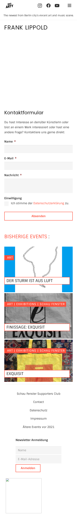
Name (10, 141)
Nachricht (13, 175)
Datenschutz (38, 410)
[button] (69, 5)
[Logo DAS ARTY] (9, 5)
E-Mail (10, 158)
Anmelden (28, 468)
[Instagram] (40, 5)
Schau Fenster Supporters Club (38, 394)
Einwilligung (13, 198)
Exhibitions (26, 304)
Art (10, 258)
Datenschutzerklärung (48, 203)
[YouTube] (57, 5)
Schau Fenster (52, 304)
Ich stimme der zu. (40, 203)
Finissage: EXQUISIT (25, 327)
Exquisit (14, 373)
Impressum (38, 418)
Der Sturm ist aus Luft (29, 280)
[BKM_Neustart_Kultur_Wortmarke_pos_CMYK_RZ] (38, 495)
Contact (38, 402)
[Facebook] (48, 5)
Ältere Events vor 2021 (38, 427)
